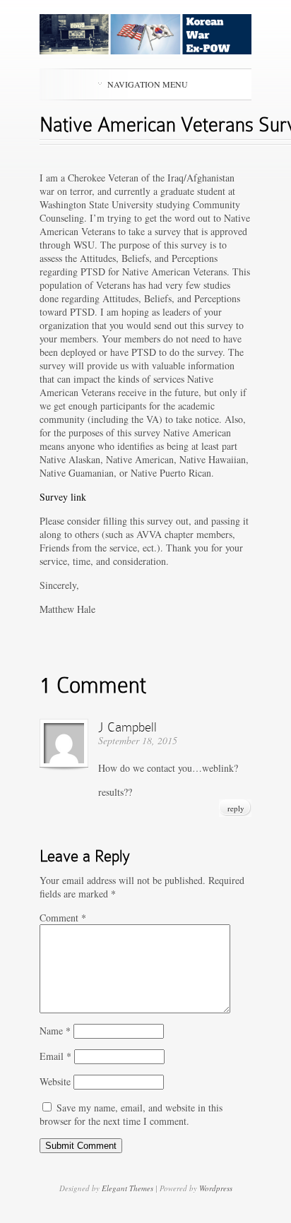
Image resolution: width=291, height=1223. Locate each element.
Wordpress (215, 1188)
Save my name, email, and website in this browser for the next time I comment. (131, 1114)
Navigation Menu (147, 84)
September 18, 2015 (137, 740)
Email (55, 1056)
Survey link (63, 496)
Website (55, 1081)
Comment (63, 917)
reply (235, 808)
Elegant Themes (127, 1188)
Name (55, 1030)
